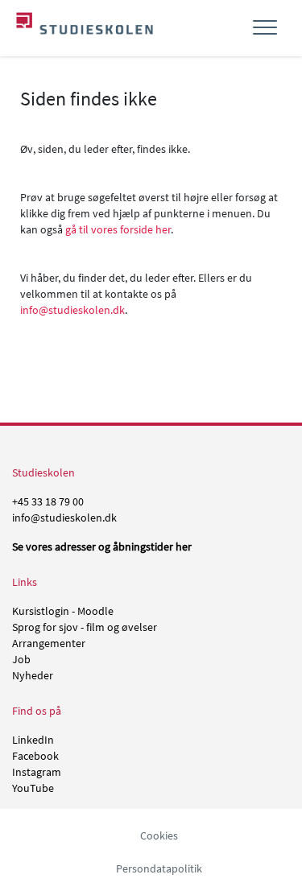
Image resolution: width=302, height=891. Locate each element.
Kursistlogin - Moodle (63, 611)
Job (21, 659)
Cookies (159, 835)
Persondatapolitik (159, 868)
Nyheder (32, 675)
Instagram (36, 772)
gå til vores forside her (118, 229)
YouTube (33, 788)
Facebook (35, 756)
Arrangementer (48, 643)
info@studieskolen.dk (72, 310)
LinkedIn (33, 739)
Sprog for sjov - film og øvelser (84, 627)
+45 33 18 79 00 (48, 501)
